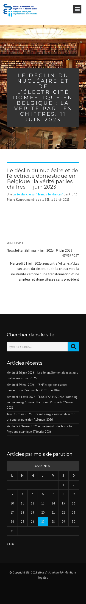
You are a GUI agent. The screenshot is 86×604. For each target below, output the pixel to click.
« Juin (10, 544)
